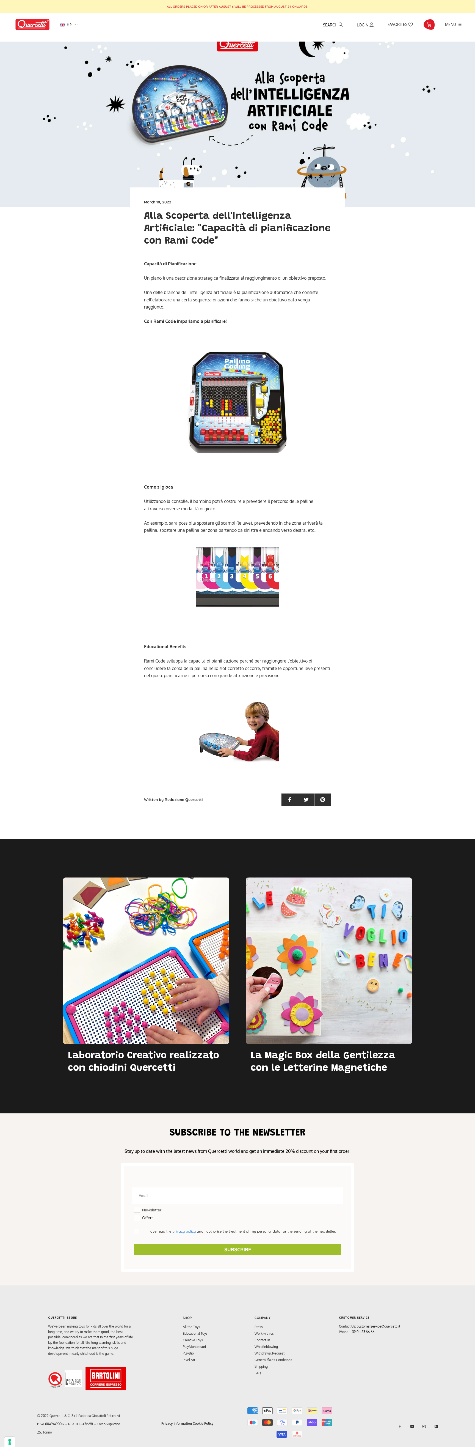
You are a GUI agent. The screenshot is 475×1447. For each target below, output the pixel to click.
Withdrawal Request (270, 1353)
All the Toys (191, 1327)
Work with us (264, 1333)
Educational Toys (195, 1333)
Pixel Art (189, 1360)
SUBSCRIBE (237, 1249)
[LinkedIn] (436, 1426)
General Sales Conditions (273, 1360)
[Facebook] (400, 1426)
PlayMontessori (194, 1347)
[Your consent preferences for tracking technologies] (9, 1442)
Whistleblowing (266, 1347)
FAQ (258, 1373)
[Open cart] (429, 24)
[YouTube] (412, 1426)
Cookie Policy (203, 1423)
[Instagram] (424, 1426)
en (69, 24)
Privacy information (176, 1423)
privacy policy (183, 1231)
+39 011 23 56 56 (362, 1332)
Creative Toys (193, 1340)
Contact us (262, 1340)
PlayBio (188, 1353)
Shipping (261, 1366)
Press (259, 1327)
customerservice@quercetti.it (378, 1326)
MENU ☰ (453, 24)
